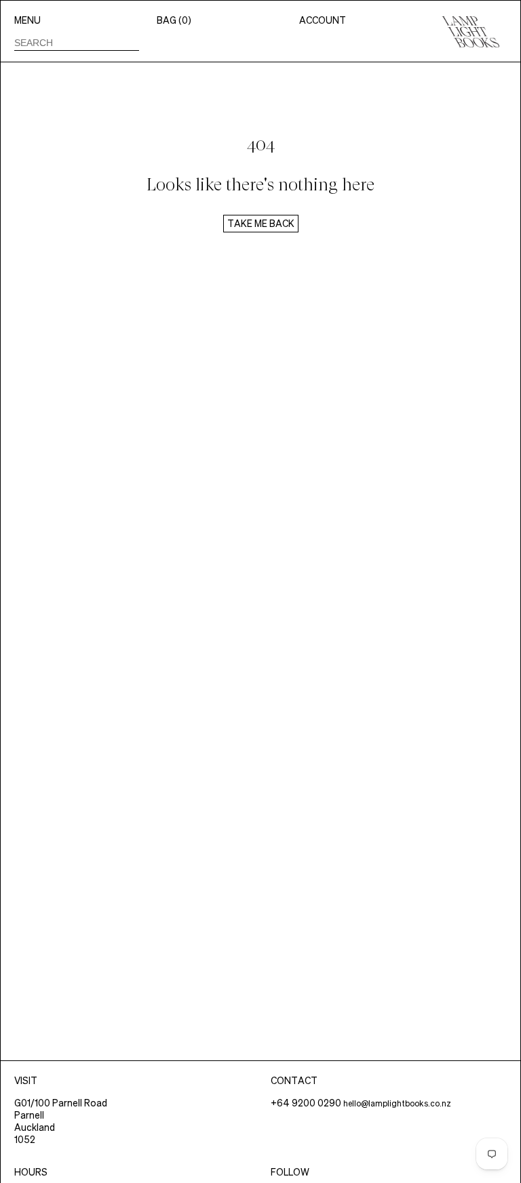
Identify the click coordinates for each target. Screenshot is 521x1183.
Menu (27, 20)
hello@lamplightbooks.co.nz (397, 1103)
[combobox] (76, 43)
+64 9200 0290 (306, 1103)
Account (322, 20)
